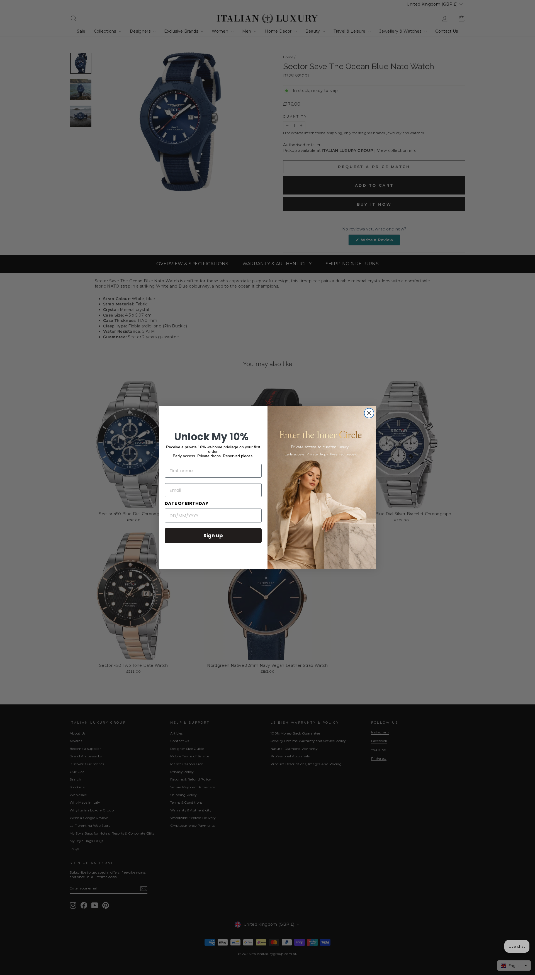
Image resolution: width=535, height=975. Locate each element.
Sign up (213, 535)
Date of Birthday (186, 503)
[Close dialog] (369, 413)
